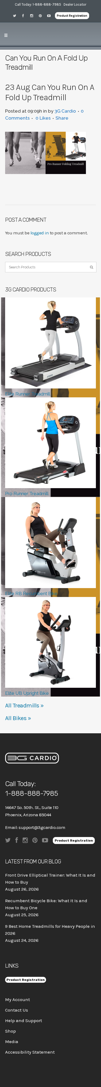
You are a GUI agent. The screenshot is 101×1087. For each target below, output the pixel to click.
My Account (17, 999)
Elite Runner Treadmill (27, 394)
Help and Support (23, 1020)
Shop (10, 1031)
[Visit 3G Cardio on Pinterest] (42, 15)
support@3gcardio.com (42, 827)
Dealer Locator (75, 4)
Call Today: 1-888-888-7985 (38, 4)
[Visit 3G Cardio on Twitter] (16, 15)
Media (11, 1041)
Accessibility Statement (30, 1052)
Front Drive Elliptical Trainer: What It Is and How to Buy (50, 878)
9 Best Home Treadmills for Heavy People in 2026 (50, 929)
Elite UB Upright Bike (27, 693)
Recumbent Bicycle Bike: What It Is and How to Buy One (46, 904)
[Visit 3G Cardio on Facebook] (24, 15)
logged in (39, 232)
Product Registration (72, 16)
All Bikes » (18, 718)
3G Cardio (65, 111)
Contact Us (16, 1010)
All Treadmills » (24, 705)
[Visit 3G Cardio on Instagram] (33, 15)
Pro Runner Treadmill (26, 493)
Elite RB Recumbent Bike (31, 593)
